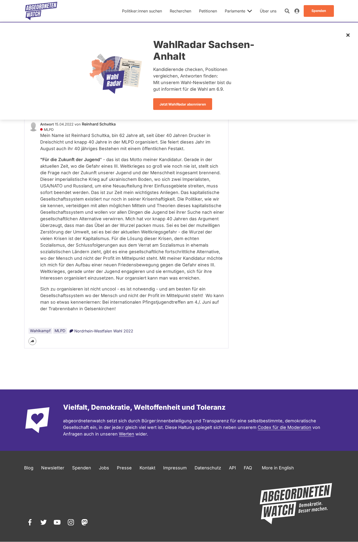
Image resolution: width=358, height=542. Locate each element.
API (232, 467)
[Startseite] (41, 11)
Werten (126, 433)
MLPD (60, 330)
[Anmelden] (297, 11)
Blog (28, 467)
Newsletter (52, 467)
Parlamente (235, 11)
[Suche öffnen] (287, 11)
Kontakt (147, 467)
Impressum (175, 467)
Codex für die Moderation (284, 427)
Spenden (81, 467)
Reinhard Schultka (99, 124)
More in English (278, 467)
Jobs (104, 467)
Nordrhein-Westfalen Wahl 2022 (103, 331)
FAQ (248, 467)
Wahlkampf (40, 330)
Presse (124, 467)
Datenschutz (208, 467)
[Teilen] (32, 341)
